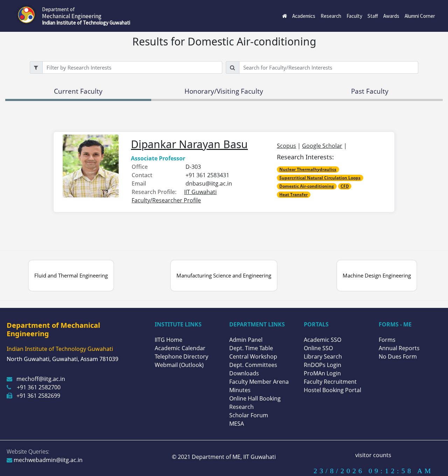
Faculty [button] (354, 16)
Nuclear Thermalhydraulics (307, 169)
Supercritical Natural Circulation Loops (319, 178)
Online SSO (318, 348)
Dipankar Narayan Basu (189, 144)
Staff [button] (373, 16)
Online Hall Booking (255, 398)
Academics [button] (303, 16)
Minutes (240, 390)
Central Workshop (253, 356)
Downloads (244, 373)
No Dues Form (398, 356)
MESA (236, 423)
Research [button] (331, 16)
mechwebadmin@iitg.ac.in (47, 460)
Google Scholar (322, 146)
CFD (345, 186)
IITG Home (168, 340)
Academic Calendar (180, 348)
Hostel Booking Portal (332, 390)
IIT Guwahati (259, 457)
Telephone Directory (181, 356)
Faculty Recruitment (330, 381)
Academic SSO (322, 340)
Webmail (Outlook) (179, 365)
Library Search (323, 356)
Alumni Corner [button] (420, 16)
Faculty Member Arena (259, 381)
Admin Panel (245, 340)
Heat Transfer (293, 194)
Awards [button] (391, 16)
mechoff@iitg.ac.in (40, 379)
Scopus (286, 146)
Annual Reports (399, 348)
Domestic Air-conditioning (306, 186)
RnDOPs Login (322, 365)
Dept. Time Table (251, 348)
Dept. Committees (253, 365)
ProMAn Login (322, 373)
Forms (387, 340)
